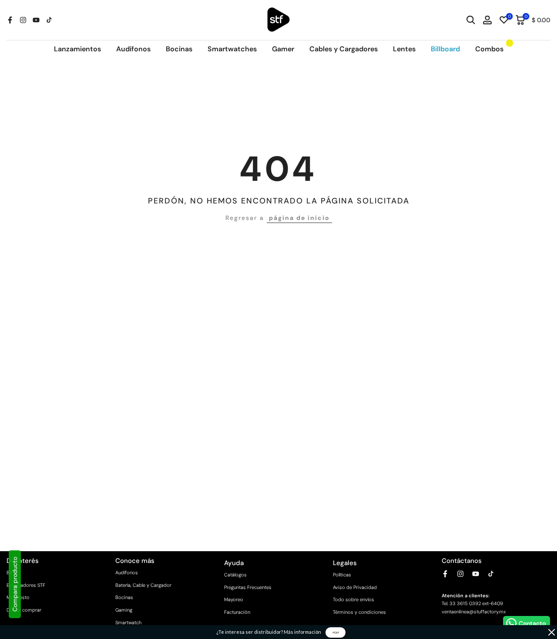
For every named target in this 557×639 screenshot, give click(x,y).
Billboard (445, 48)
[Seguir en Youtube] (36, 20)
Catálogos (235, 575)
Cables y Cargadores (343, 48)
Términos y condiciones (359, 612)
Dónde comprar (24, 610)
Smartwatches (232, 48)
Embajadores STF (26, 585)
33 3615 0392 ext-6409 (476, 603)
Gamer (283, 48)
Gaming (123, 610)
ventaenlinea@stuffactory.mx (474, 612)
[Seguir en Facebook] (10, 20)
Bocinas (179, 48)
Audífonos (133, 48)
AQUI (335, 632)
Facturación (237, 612)
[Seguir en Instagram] (23, 20)
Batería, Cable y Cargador (143, 585)
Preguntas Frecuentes (248, 587)
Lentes (404, 48)
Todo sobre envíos (353, 599)
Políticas (342, 575)
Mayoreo (233, 599)
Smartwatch (128, 622)
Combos (492, 48)
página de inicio (299, 218)
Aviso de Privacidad (355, 587)
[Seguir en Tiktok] (49, 20)
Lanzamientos (77, 48)
